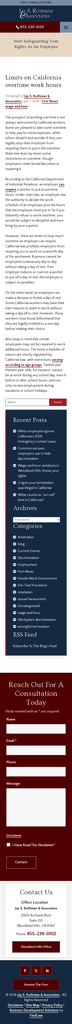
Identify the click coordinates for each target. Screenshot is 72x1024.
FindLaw (36, 1016)
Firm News (50, 101)
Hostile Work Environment (37, 578)
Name (10, 719)
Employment (27, 565)
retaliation (25, 592)
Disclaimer (14, 835)
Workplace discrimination (37, 620)
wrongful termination (34, 627)
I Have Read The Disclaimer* (33, 845)
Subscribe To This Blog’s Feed (34, 646)
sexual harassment (32, 599)
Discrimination (28, 558)
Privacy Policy (52, 1005)
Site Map (33, 1005)
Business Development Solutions (34, 1010)
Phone (11, 762)
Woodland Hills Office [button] (36, 947)
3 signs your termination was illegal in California (36, 485)
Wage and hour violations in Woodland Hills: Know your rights (38, 471)
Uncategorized (29, 606)
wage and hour (16, 106)
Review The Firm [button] (36, 984)
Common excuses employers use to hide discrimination (34, 454)
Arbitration (26, 537)
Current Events (29, 551)
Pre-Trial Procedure (32, 585)
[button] (66, 27)
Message (13, 784)
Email (11, 741)
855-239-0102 (32, 27)
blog (21, 544)
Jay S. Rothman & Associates (38, 995)
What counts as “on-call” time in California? (37, 497)
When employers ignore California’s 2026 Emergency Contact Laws (37, 436)
